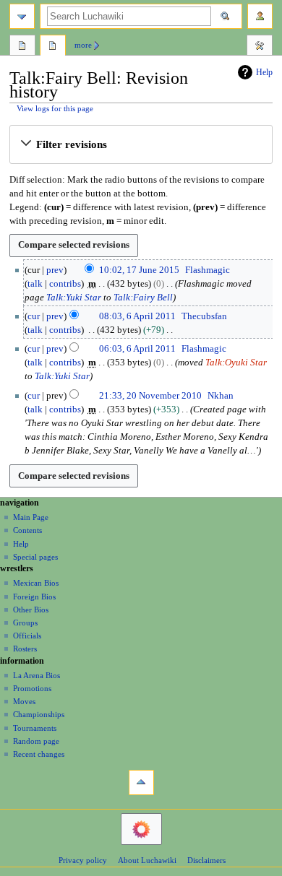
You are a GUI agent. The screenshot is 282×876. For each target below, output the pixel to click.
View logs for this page (55, 109)
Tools (259, 46)
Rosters (25, 648)
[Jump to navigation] (22, 16)
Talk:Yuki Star (73, 297)
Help (264, 72)
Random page (36, 741)
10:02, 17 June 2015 (139, 270)
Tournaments (34, 728)
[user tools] (260, 16)
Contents (27, 530)
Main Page (30, 517)
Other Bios (30, 609)
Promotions (32, 688)
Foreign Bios (34, 596)
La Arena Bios (36, 675)
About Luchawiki (147, 860)
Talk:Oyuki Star (236, 362)
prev (55, 270)
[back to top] (141, 782)
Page (22, 46)
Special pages (35, 556)
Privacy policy (83, 860)
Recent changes (38, 754)
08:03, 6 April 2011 (137, 316)
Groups (25, 622)
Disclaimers (206, 860)
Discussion (52, 46)
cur (33, 316)
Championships (38, 714)
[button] (140, 144)
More (83, 44)
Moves (24, 701)
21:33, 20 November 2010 (150, 396)
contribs (65, 284)
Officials (27, 635)
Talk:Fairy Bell (143, 297)
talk (35, 284)
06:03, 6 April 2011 (137, 349)
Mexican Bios (36, 582)
